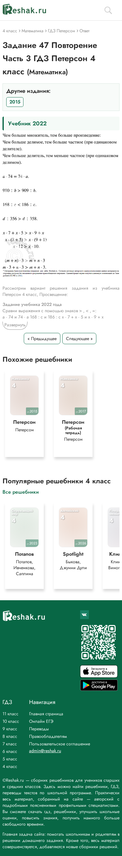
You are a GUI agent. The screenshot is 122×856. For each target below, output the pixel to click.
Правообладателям (48, 736)
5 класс (10, 759)
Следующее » (79, 338)
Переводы (39, 729)
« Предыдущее (42, 338)
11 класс (10, 714)
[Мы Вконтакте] (84, 614)
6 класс (10, 751)
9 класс (10, 729)
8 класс (10, 736)
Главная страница (46, 714)
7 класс (10, 744)
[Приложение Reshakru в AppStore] (99, 676)
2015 (14, 101)
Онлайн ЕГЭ (41, 721)
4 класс (10, 766)
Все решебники (21, 491)
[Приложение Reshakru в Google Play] (99, 689)
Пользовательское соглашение (59, 744)
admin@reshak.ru (45, 751)
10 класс (11, 721)
